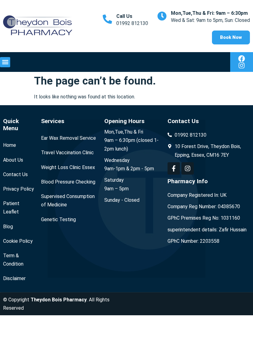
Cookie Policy (18, 241)
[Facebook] (241, 58)
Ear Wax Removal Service (68, 138)
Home (9, 145)
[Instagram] (241, 65)
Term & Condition (13, 260)
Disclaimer (14, 278)
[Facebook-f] (174, 168)
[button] (5, 62)
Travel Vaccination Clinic (67, 152)
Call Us (124, 16)
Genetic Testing (58, 219)
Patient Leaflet (11, 208)
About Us (13, 160)
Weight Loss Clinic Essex (68, 167)
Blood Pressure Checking (68, 182)
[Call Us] (107, 19)
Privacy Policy (18, 189)
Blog (8, 227)
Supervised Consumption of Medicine (68, 200)
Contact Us (15, 174)
